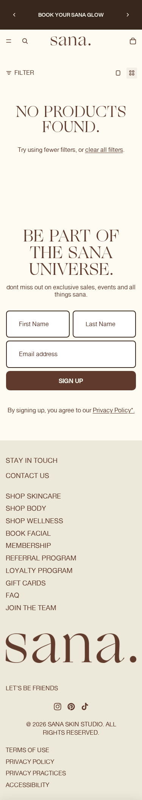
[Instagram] (57, 706)
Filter (24, 72)
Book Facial (28, 533)
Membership (28, 545)
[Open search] (25, 41)
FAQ (12, 595)
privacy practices (36, 773)
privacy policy (30, 761)
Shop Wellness (34, 521)
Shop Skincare (33, 496)
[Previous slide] (14, 14)
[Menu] (8, 41)
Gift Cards (26, 583)
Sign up (71, 380)
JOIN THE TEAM (31, 608)
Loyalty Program (39, 570)
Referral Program (41, 558)
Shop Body (26, 508)
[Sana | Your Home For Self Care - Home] (70, 41)
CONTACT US (27, 476)
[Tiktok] (84, 706)
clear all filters (104, 149)
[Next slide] (127, 14)
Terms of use (27, 750)
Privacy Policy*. (114, 410)
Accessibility (27, 785)
